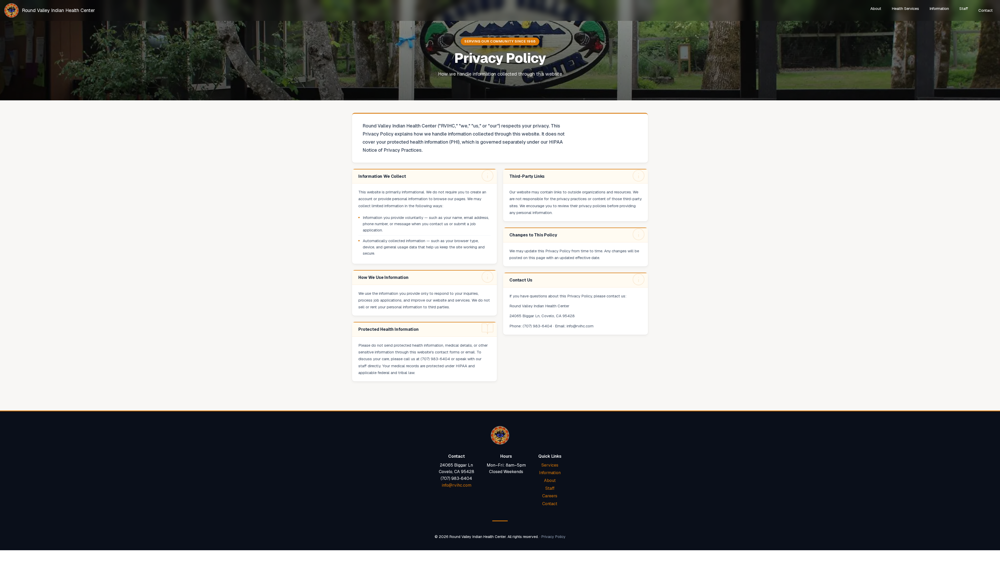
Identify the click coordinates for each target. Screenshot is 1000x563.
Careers (549, 496)
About (875, 8)
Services (549, 465)
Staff (963, 8)
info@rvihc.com (456, 485)
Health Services (905, 8)
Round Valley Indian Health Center (58, 10)
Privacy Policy (553, 536)
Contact (985, 10)
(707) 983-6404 (456, 478)
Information (939, 8)
